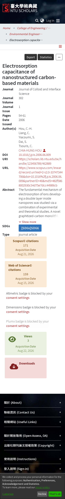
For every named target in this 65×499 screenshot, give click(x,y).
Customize (8, 494)
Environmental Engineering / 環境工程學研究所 (26, 34)
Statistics (46, 57)
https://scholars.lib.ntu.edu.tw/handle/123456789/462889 (40, 161)
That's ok (54, 494)
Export (31, 57)
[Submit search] (37, 21)
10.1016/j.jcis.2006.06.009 (35, 155)
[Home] (19, 6)
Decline (42, 494)
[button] (27, 222)
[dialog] (32, 486)
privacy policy (42, 487)
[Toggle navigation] (57, 20)
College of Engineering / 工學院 (33, 28)
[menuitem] (42, 20)
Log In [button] (50, 20)
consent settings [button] (17, 297)
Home (6, 28)
